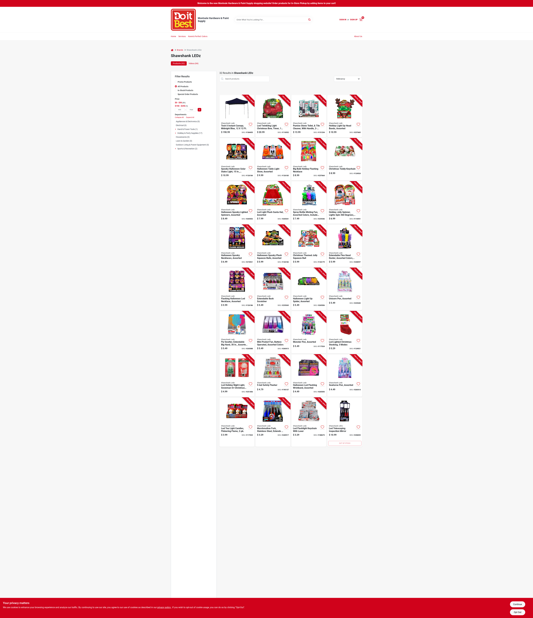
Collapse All (179, 117)
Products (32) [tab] (179, 63)
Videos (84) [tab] (193, 63)
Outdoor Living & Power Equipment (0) (192, 145)
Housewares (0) (183, 137)
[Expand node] (175, 129)
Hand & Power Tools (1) (187, 129)
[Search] (310, 19)
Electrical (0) (181, 125)
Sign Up (354, 19)
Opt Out (517, 612)
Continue (517, 604)
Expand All (190, 117)
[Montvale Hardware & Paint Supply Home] (183, 20)
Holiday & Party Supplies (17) (189, 133)
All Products (183, 86)
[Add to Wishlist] (250, 124)
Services (182, 36)
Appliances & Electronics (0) (188, 121)
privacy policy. (164, 607)
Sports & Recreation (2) (187, 149)
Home (173, 36)
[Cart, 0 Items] (360, 19)
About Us (358, 36)
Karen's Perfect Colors (197, 36)
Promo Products (185, 82)
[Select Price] (199, 109)
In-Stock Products (185, 90)
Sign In (342, 19)
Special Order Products (188, 94)
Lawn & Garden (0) (184, 141)
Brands (180, 50)
